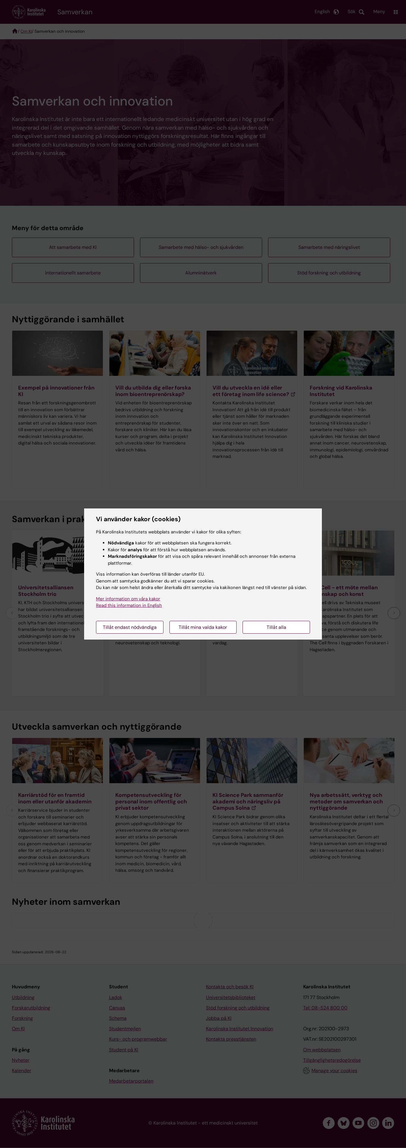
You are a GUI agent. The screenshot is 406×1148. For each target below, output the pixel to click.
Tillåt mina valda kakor (203, 627)
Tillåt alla (276, 627)
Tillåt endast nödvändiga (130, 627)
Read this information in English (129, 605)
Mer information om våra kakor (128, 599)
